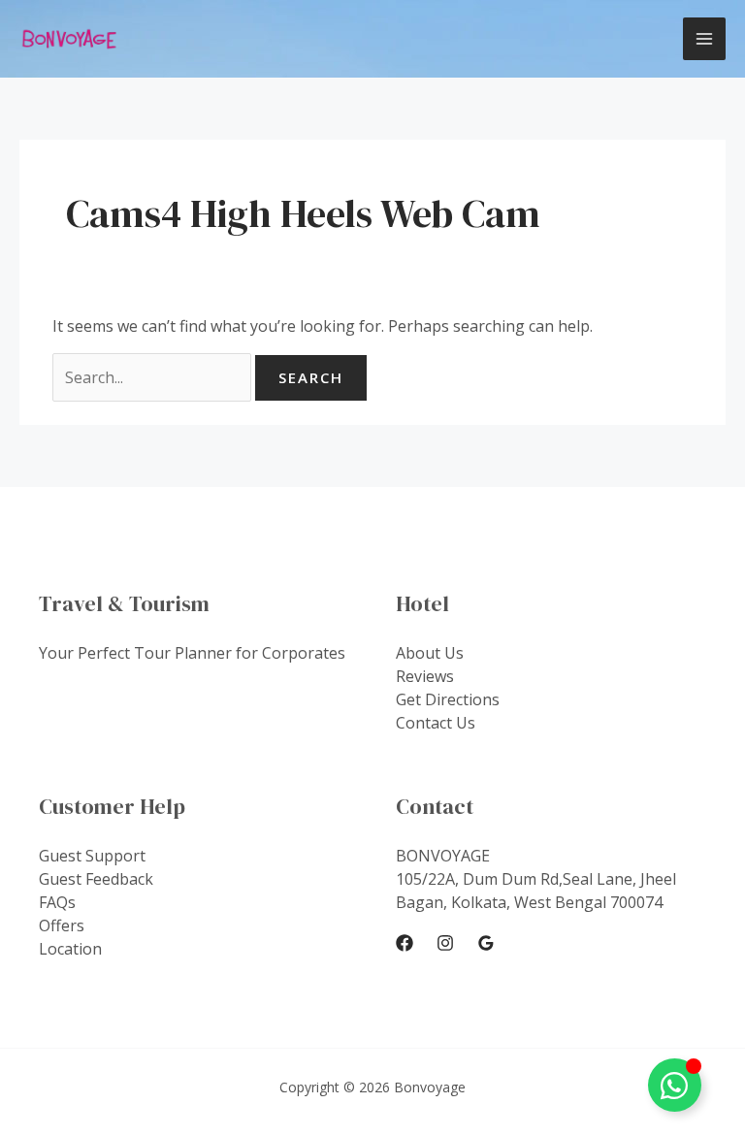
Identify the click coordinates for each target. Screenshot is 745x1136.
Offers (61, 925)
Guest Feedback (96, 879)
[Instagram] (445, 943)
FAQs (57, 902)
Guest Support (92, 855)
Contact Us (435, 722)
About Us (430, 653)
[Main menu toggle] (704, 38)
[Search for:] (153, 377)
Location (70, 948)
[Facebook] (404, 943)
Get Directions (448, 699)
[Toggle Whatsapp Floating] (674, 1085)
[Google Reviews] (486, 943)
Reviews (425, 676)
